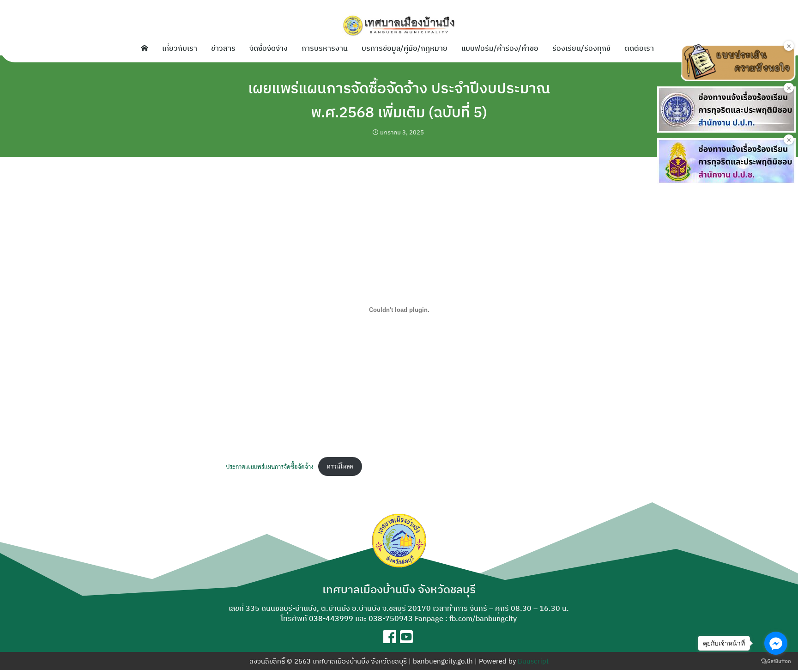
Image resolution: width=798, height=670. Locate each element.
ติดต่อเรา (639, 48)
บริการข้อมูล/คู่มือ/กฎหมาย (404, 48)
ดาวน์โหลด (340, 466)
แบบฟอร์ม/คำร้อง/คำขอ (499, 48)
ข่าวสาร (223, 48)
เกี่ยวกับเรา (179, 48)
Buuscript (533, 661)
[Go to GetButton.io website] (776, 661)
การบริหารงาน (325, 48)
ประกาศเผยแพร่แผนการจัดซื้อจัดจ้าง (270, 466)
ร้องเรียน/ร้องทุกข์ (581, 48)
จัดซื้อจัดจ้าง (268, 48)
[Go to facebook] (775, 643)
